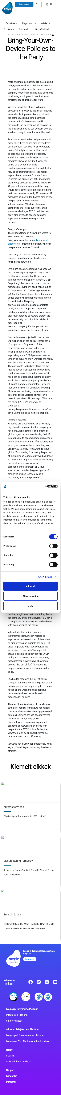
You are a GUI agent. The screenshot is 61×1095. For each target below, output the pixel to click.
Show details (45, 577)
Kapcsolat (24, 4)
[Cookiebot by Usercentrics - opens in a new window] (45, 486)
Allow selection (30, 596)
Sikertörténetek (14, 1020)
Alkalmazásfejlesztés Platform (22, 1029)
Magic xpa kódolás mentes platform (25, 1035)
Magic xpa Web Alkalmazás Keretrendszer (28, 1041)
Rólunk (9, 1049)
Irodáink (10, 1055)
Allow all (30, 586)
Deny (30, 606)
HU (52, 4)
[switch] (53, 546)
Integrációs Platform (17, 1014)
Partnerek (11, 1081)
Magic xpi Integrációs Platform (22, 1009)
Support (10, 1070)
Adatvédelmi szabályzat (18, 1061)
